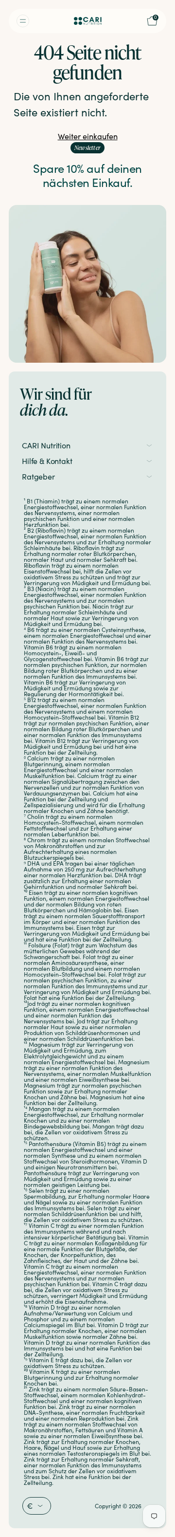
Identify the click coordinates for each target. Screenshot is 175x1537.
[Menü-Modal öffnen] (30, 21)
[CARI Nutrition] (88, 21)
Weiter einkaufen (88, 136)
